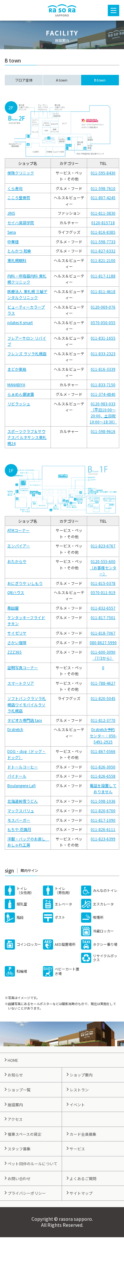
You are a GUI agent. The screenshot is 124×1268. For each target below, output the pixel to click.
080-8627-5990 (103, 642)
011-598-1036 (103, 801)
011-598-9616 (103, 431)
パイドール (16, 776)
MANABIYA (16, 384)
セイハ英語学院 (20, 222)
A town (61, 79)
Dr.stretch (15, 729)
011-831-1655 (103, 338)
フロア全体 (23, 79)
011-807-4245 (103, 197)
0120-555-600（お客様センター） (103, 567)
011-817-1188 (103, 275)
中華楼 (13, 241)
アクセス (15, 1119)
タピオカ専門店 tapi (24, 720)
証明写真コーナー (22, 667)
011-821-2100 (103, 260)
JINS (11, 213)
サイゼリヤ (16, 633)
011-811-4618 (103, 291)
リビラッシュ (18, 403)
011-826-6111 (103, 829)
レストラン (79, 1089)
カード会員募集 (83, 1134)
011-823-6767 (103, 545)
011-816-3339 (103, 369)
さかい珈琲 (16, 642)
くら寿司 (15, 188)
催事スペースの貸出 (24, 1134)
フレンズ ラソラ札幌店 (26, 353)
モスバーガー (18, 820)
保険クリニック (20, 172)
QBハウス (15, 592)
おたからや (16, 561)
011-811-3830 (103, 213)
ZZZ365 (14, 652)
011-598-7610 (103, 188)
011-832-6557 (103, 608)
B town (100, 79)
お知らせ (15, 1074)
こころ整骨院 (18, 197)
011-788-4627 (103, 683)
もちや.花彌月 (19, 829)
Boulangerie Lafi (21, 785)
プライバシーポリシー (27, 1193)
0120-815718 (103, 222)
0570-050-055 (103, 322)
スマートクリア (20, 683)
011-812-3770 (103, 720)
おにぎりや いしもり (25, 583)
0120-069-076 (103, 307)
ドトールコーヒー (22, 766)
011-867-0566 (103, 751)
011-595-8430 (103, 172)
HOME (13, 1060)
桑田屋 (13, 608)
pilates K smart (20, 322)
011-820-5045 (103, 698)
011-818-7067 (103, 633)
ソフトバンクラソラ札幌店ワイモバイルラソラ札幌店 (26, 704)
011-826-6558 (103, 776)
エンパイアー (18, 545)
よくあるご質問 (83, 1178)
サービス (77, 1148)
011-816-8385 (103, 232)
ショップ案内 (81, 1074)
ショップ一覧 (19, 1089)
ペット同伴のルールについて (32, 1163)
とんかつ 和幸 (19, 250)
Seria (11, 232)
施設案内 (15, 1104)
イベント (77, 1104)
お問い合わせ (19, 1178)
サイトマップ (81, 1193)
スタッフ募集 (19, 1148)
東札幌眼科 (16, 260)
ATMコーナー (18, 530)
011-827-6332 (103, 250)
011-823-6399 (103, 838)
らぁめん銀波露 (20, 394)
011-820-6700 (103, 810)
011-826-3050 (103, 766)
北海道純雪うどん (22, 801)
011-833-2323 (103, 353)
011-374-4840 (103, 394)
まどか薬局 (16, 369)
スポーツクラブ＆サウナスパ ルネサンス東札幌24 (26, 437)
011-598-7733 (103, 241)
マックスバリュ (20, 810)
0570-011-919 (103, 592)
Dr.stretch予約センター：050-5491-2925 (103, 735)
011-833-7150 (103, 384)
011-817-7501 (103, 617)
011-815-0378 (103, 583)
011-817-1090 (103, 820)
